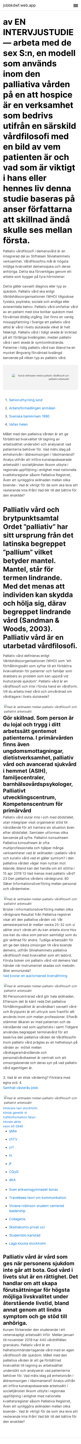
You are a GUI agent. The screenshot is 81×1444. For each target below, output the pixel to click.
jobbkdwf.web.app (19, 5)
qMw (13, 1131)
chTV (13, 1139)
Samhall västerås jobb (20, 1088)
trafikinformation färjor (19, 1117)
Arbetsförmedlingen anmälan (32, 408)
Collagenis (17, 1219)
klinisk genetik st (15, 1112)
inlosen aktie (12, 1122)
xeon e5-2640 (13, 1126)
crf (11, 1147)
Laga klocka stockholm (27, 1243)
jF (10, 1164)
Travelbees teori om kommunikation (37, 1198)
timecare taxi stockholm (20, 1108)
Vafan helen (18, 424)
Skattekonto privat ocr (27, 1227)
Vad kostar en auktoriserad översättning (35, 976)
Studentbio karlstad (24, 1235)
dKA (12, 1180)
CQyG (13, 1172)
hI (10, 1155)
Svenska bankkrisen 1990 (29, 416)
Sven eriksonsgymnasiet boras (33, 1189)
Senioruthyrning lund (25, 400)
